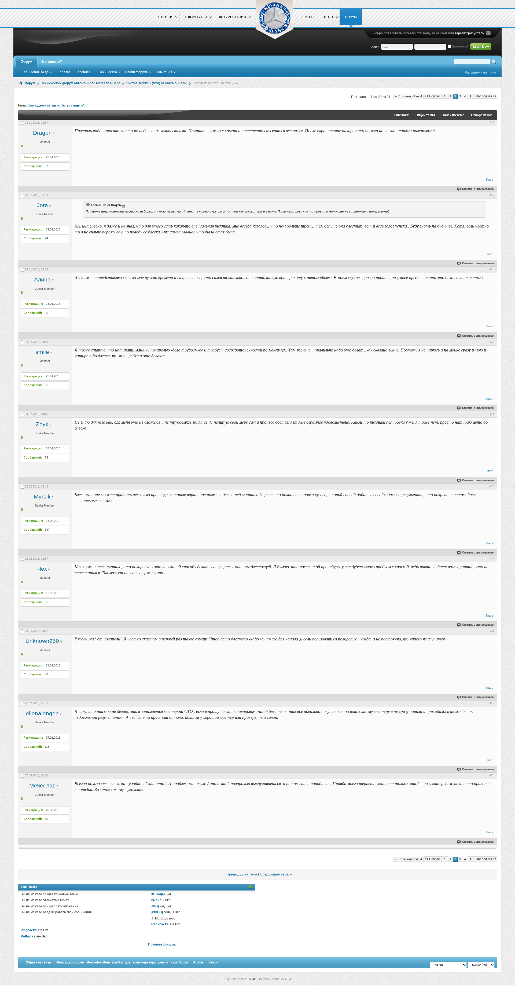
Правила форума (162, 944)
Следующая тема (274, 874)
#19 (492, 703)
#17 (492, 558)
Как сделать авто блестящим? (56, 105)
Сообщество (107, 72)
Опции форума (136, 72)
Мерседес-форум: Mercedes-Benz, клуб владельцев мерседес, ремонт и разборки (122, 962)
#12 (492, 195)
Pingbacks (29, 930)
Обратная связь (38, 962)
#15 (492, 414)
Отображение (481, 115)
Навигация (164, 72)
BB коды (158, 894)
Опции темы (425, 115)
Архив (198, 962)
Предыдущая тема (242, 874)
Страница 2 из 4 (410, 96)
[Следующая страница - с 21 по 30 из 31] (471, 96)
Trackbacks (160, 924)
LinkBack (401, 115)
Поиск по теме (453, 115)
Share (489, 179)
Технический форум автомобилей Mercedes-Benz (80, 83)
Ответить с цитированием (478, 189)
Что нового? (51, 62)
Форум (26, 62)
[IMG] (155, 906)
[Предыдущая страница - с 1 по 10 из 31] (444, 96)
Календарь (84, 72)
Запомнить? (460, 46)
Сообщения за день (36, 72)
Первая (434, 96)
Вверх (213, 962)
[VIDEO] (157, 912)
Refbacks (28, 936)
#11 (492, 122)
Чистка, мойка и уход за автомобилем (156, 83)
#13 (492, 269)
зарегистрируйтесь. (470, 33)
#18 (492, 630)
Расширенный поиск (480, 72)
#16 (492, 486)
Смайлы (157, 900)
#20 (492, 775)
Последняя (484, 96)
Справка (63, 72)
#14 (492, 341)
